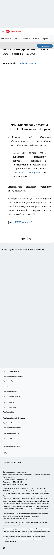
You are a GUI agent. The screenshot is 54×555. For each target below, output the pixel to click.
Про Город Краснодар (11, 434)
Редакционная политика (12, 462)
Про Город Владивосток (12, 428)
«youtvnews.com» (22, 472)
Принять (45, 46)
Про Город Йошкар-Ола (12, 396)
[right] (51, 38)
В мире (36, 38)
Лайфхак (26, 38)
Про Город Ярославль (11, 381)
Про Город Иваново (10, 392)
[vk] (23, 238)
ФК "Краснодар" (23, 222)
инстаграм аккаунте (26, 172)
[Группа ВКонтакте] (5, 452)
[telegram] (31, 238)
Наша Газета (7, 387)
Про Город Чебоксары (11, 371)
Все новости (6, 38)
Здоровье (45, 38)
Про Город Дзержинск (11, 423)
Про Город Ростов (9, 438)
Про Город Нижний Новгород (14, 418)
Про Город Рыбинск (10, 407)
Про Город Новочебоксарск (13, 376)
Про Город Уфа (8, 412)
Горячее (17, 38)
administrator (28, 62)
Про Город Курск (9, 402)
